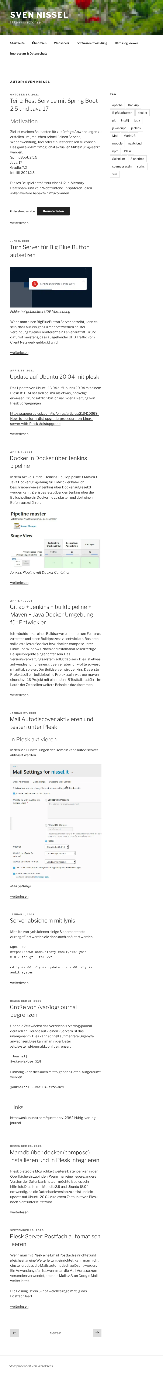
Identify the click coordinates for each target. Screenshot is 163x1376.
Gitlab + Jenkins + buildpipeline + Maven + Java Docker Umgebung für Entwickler (51, 615)
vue (114, 174)
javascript (119, 128)
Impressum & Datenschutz (28, 53)
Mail (115, 135)
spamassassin (122, 166)
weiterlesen (19, 223)
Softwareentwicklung (92, 43)
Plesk (128, 151)
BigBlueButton (122, 112)
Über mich (39, 43)
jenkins (136, 128)
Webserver (61, 43)
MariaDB (130, 135)
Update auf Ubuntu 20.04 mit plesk (54, 376)
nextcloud (135, 143)
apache (117, 105)
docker (142, 112)
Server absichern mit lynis (42, 920)
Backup (133, 105)
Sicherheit (137, 158)
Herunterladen (53, 211)
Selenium (118, 158)
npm (115, 151)
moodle (117, 143)
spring (141, 166)
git (114, 120)
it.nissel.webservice (22, 211)
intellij (125, 120)
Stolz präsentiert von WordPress (31, 1366)
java (137, 120)
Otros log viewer (126, 43)
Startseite (17, 43)
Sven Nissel (39, 15)
